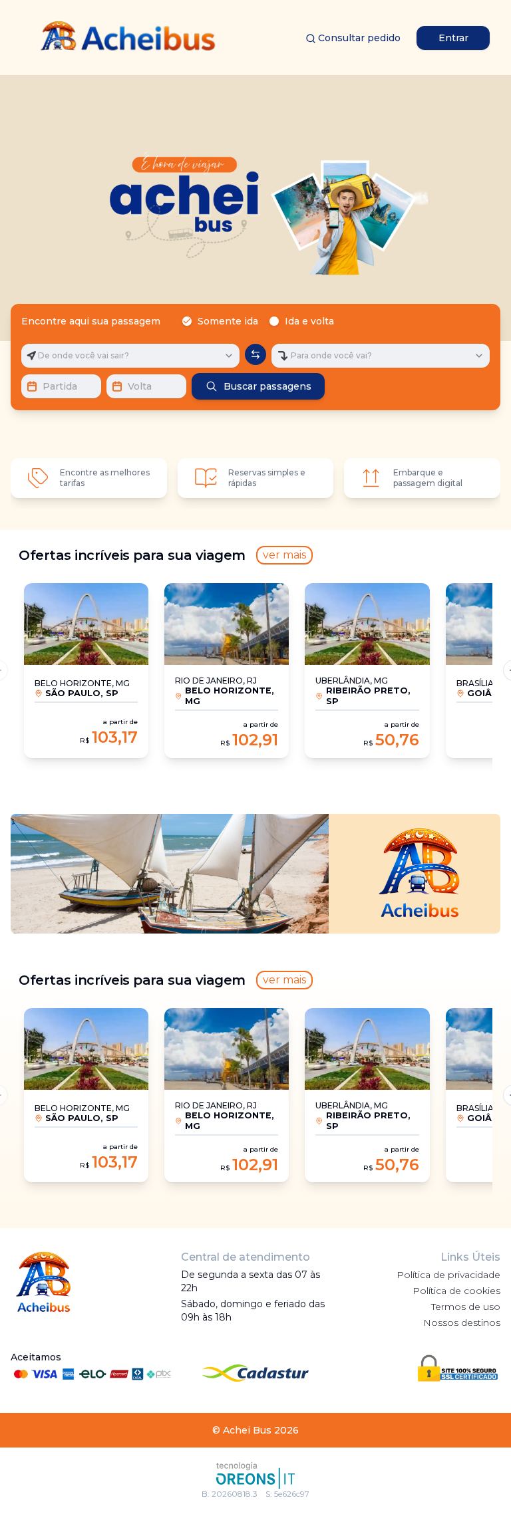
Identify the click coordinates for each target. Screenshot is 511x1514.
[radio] (187, 321)
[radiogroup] (260, 321)
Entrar (453, 38)
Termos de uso (465, 1307)
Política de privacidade (448, 1275)
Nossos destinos (461, 1322)
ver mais (284, 555)
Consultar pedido (359, 38)
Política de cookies (456, 1291)
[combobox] (130, 356)
